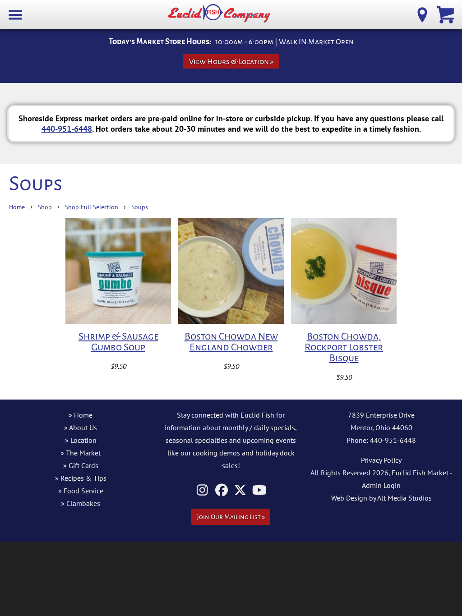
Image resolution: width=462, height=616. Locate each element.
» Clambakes (80, 503)
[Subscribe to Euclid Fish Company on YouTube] (259, 490)
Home (17, 206)
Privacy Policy (381, 459)
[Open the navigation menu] (15, 14)
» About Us (80, 427)
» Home (80, 414)
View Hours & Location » (231, 61)
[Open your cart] (446, 14)
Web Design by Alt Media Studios (381, 497)
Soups (139, 206)
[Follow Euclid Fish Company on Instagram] (202, 490)
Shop (45, 206)
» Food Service (80, 490)
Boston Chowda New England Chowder (231, 342)
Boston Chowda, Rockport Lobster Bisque (344, 347)
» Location (81, 440)
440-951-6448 (67, 128)
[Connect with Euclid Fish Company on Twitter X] (240, 490)
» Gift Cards (80, 465)
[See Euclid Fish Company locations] (422, 14)
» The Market (80, 452)
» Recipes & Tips (80, 478)
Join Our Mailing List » (231, 516)
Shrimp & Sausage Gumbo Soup (118, 342)
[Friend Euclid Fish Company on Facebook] (221, 490)
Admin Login (381, 485)
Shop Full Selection (91, 206)
